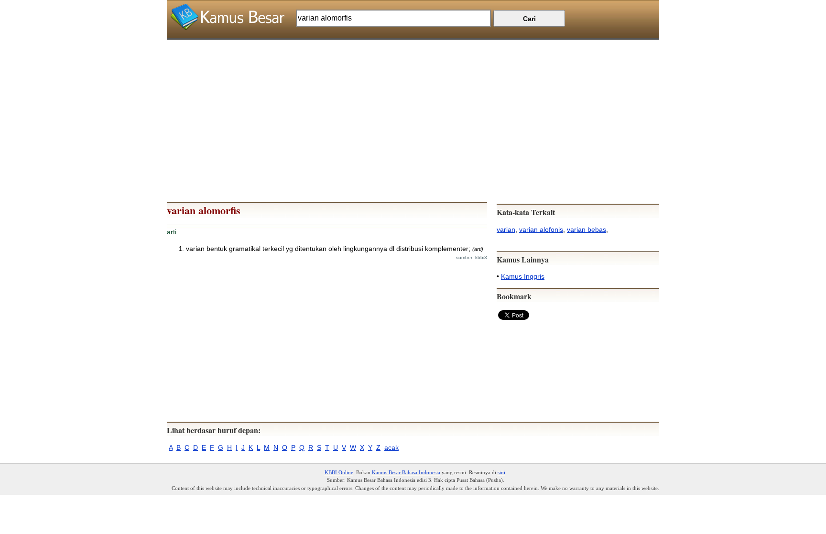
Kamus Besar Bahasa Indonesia (406, 472)
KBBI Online (339, 472)
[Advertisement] (413, 107)
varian (506, 229)
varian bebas (586, 229)
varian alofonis (541, 229)
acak (391, 447)
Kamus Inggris (522, 276)
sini (501, 472)
